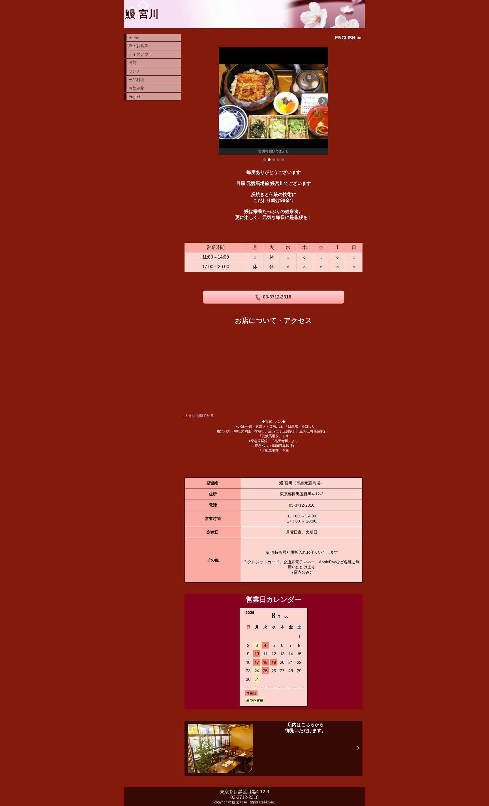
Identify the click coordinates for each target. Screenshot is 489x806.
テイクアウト (140, 54)
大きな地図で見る (199, 415)
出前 (132, 62)
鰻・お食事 (138, 45)
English (134, 96)
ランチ (134, 71)
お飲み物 (136, 88)
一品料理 (136, 79)
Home (133, 37)
